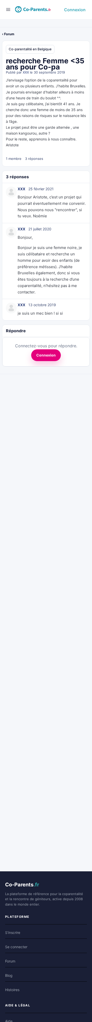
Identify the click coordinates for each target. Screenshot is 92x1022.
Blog (9, 975)
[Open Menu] (8, 9)
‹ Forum (8, 34)
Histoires (12, 990)
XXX (26, 72)
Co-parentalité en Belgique (30, 49)
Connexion (75, 9)
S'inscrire (12, 932)
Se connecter (16, 947)
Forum (10, 961)
